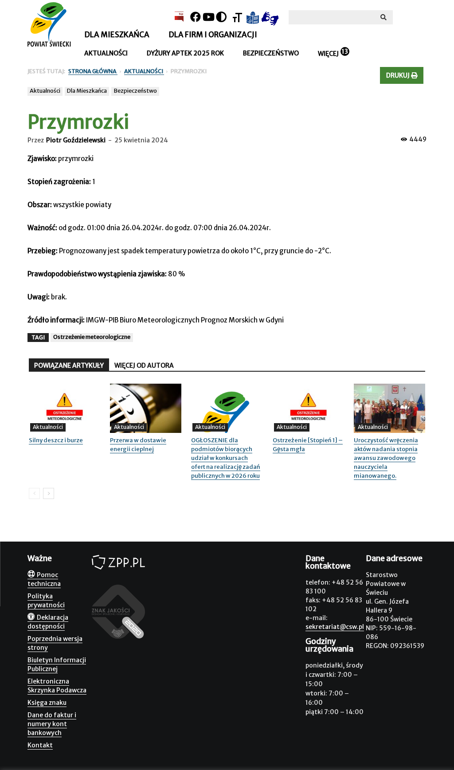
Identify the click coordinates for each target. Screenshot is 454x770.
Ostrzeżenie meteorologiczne (91, 337)
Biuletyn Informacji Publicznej (56, 664)
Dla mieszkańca (116, 34)
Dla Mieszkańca (87, 90)
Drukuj (398, 75)
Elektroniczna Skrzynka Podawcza (56, 685)
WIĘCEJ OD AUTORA (144, 365)
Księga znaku (47, 703)
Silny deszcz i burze (56, 440)
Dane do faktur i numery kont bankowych (51, 724)
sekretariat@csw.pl (334, 627)
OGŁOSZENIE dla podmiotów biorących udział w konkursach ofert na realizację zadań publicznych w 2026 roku (225, 457)
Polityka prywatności (46, 600)
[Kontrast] (221, 17)
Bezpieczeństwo (271, 53)
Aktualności (106, 53)
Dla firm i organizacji (212, 34)
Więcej (328, 54)
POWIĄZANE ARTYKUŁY (69, 365)
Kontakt (40, 745)
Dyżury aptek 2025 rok (185, 53)
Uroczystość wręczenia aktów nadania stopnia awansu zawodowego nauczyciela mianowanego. (386, 457)
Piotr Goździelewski (76, 140)
